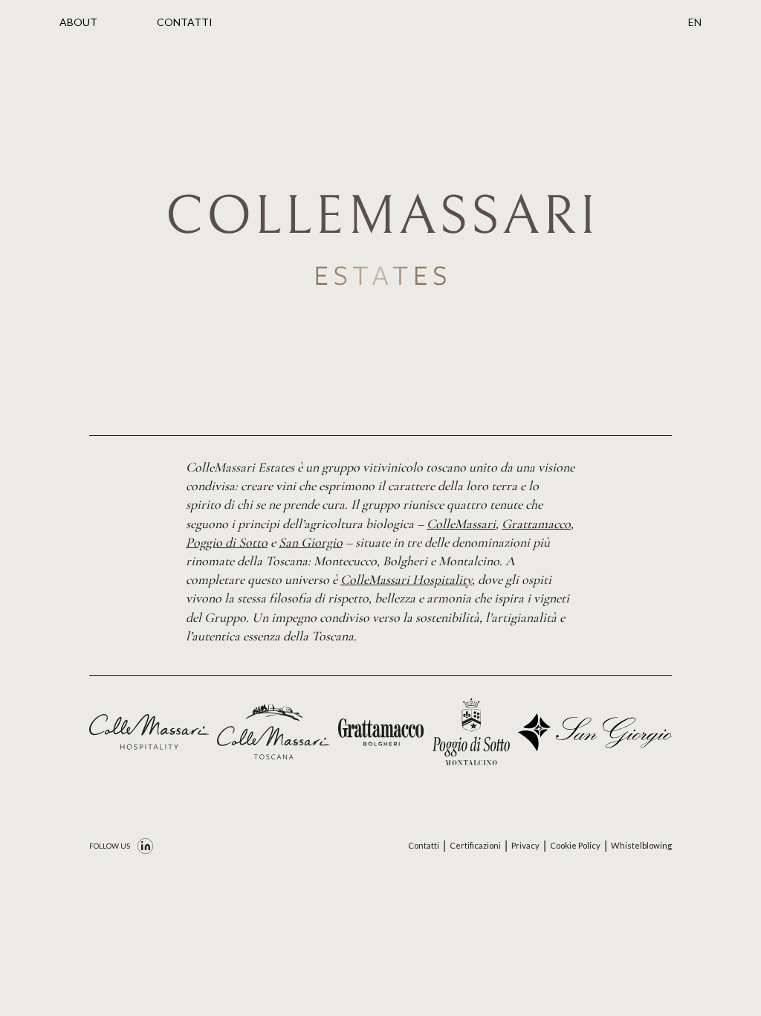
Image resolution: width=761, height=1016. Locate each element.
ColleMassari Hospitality (406, 579)
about (78, 22)
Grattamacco (536, 523)
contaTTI (185, 22)
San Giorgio (311, 542)
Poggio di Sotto (227, 542)
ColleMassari (461, 523)
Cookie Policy (575, 845)
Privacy (525, 845)
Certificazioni (475, 845)
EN (695, 22)
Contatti (423, 845)
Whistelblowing (641, 845)
